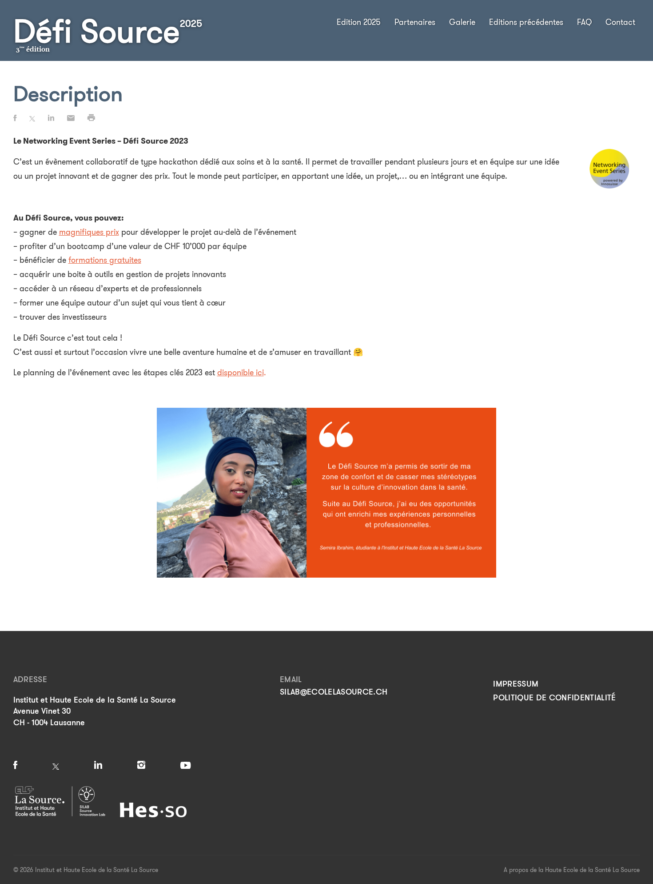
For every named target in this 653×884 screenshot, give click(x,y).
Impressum (515, 684)
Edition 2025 (359, 22)
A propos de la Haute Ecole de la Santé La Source (572, 869)
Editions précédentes (526, 22)
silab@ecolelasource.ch (333, 692)
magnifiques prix (89, 232)
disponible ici (240, 372)
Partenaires (414, 22)
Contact (620, 22)
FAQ (584, 22)
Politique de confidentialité (554, 697)
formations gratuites (104, 260)
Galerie (462, 22)
